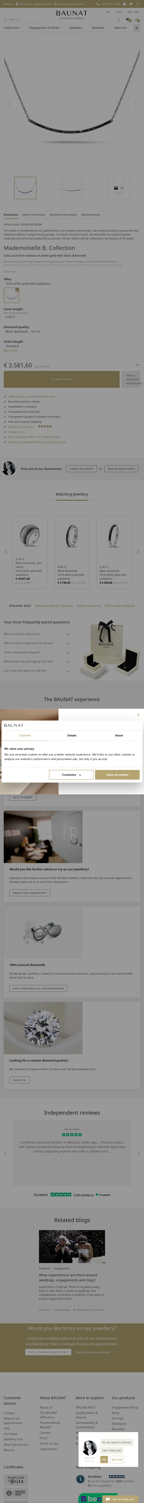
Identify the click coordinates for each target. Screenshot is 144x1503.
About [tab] (119, 735)
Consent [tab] (25, 735)
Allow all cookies (117, 774)
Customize (69, 774)
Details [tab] (72, 735)
